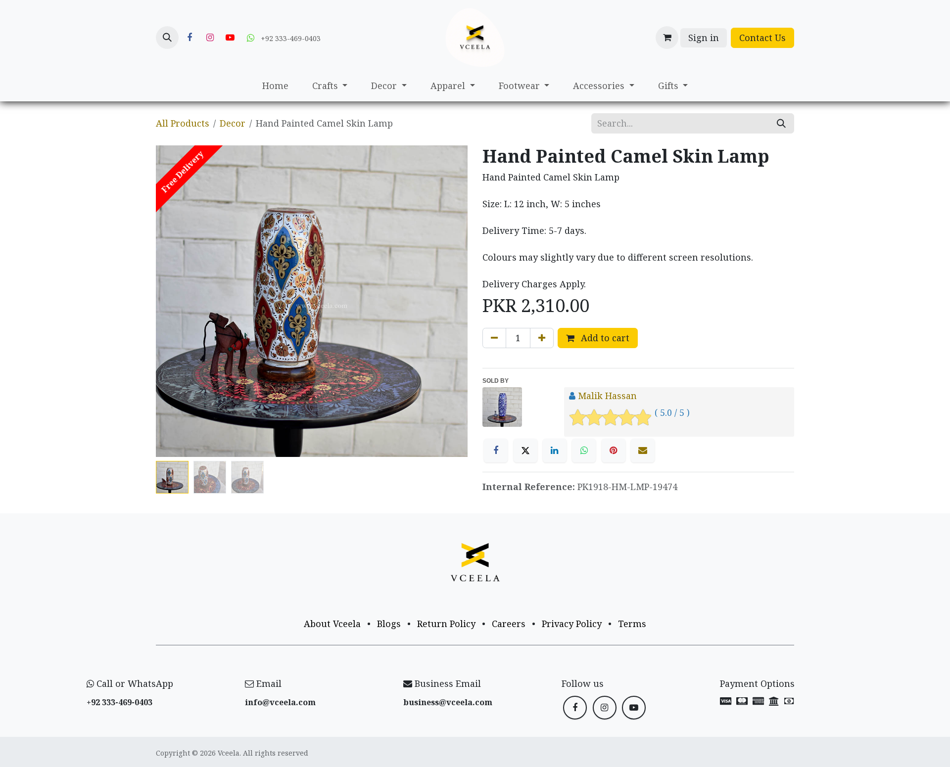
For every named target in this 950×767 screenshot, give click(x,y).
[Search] (781, 123)
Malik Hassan (607, 396)
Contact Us (762, 38)
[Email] (643, 450)
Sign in (703, 38)
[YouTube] (230, 37)
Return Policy (446, 624)
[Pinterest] (613, 450)
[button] (167, 37)
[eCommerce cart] (667, 37)
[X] (525, 450)
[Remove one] (494, 338)
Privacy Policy (572, 624)
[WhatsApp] (584, 450)
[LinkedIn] (555, 450)
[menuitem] (275, 85)
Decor (232, 123)
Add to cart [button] (603, 338)
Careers (508, 624)
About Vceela (332, 624)
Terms (632, 624)
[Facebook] (189, 37)
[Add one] (542, 338)
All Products (182, 123)
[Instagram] (210, 37)
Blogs (389, 624)
